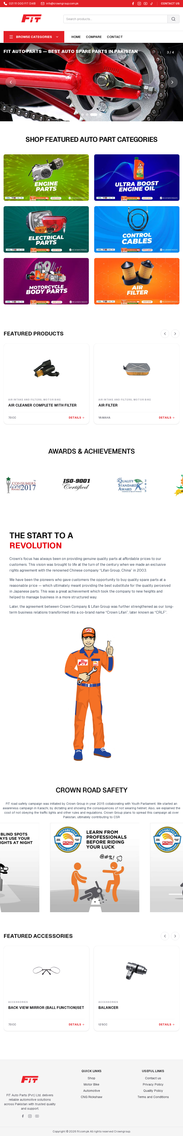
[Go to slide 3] (91, 114)
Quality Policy (153, 1091)
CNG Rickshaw (91, 1097)
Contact (115, 37)
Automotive (91, 1091)
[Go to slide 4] (98, 114)
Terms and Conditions (153, 1097)
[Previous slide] (10, 82)
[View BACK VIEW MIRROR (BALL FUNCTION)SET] (46, 971)
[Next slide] (172, 82)
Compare (94, 37)
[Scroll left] (165, 333)
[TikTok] (152, 3)
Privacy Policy (153, 1084)
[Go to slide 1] (82, 114)
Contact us (153, 1078)
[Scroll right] (175, 333)
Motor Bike (91, 1084)
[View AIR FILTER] (136, 369)
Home (76, 37)
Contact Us (170, 3)
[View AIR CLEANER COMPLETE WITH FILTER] (46, 369)
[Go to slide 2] (87, 114)
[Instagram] (139, 3)
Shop (91, 1078)
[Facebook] (133, 3)
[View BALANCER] (136, 971)
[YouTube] (145, 3)
